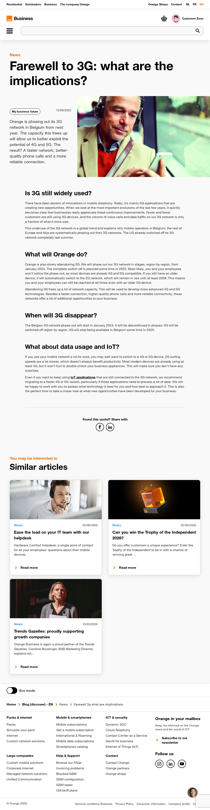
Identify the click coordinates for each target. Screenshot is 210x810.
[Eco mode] (12, 690)
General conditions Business (93, 804)
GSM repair (64, 785)
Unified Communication (24, 779)
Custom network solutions (26, 741)
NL (188, 4)
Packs (11, 724)
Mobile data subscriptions (75, 741)
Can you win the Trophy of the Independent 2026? (154, 535)
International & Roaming (74, 735)
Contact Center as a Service (126, 735)
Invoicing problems (70, 768)
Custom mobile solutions (25, 763)
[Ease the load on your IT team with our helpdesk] (56, 499)
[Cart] (164, 18)
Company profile (179, 804)
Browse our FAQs (68, 763)
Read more (29, 567)
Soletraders (33, 4)
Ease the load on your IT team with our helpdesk (51, 535)
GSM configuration (70, 779)
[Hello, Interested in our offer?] (192, 792)
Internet (12, 735)
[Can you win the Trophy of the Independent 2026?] (154, 499)
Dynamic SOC (116, 724)
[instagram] (159, 764)
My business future (25, 111)
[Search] (197, 31)
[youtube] (182, 764)
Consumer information (151, 804)
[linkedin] (171, 764)
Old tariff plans (67, 790)
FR (194, 4)
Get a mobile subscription (75, 730)
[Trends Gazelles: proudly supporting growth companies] (56, 598)
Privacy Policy (124, 804)
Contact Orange (117, 763)
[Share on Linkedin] (110, 427)
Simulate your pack (21, 730)
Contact (176, 4)
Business (50, 4)
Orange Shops (158, 4)
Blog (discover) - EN (37, 704)
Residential (14, 4)
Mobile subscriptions (71, 724)
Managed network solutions (27, 774)
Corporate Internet (20, 768)
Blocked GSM (66, 774)
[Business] (10, 31)
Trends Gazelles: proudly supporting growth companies (49, 633)
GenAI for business (119, 741)
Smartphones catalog (72, 747)
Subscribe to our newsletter (174, 740)
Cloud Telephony (118, 730)
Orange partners (117, 768)
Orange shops (116, 774)
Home (11, 704)
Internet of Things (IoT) (122, 747)
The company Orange (75, 4)
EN (201, 4)
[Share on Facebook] (100, 427)
